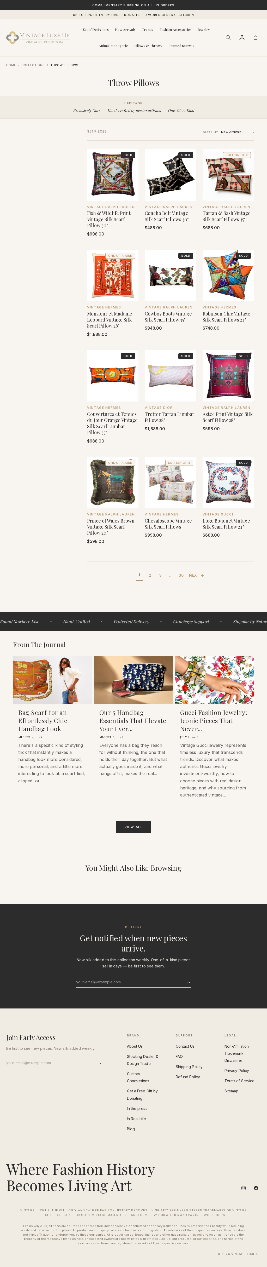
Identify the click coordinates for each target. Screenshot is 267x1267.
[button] (228, 37)
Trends (147, 29)
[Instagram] (243, 1188)
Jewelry (204, 29)
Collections (33, 65)
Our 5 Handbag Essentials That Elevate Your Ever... (132, 720)
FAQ (179, 1056)
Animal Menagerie (113, 45)
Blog (131, 1129)
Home (11, 65)
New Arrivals (125, 29)
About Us (135, 1046)
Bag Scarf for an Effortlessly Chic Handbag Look (42, 720)
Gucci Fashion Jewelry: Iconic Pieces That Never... (213, 720)
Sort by (211, 132)
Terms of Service (239, 1081)
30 (181, 575)
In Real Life (136, 1118)
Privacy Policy (236, 1070)
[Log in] (242, 37)
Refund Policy (188, 1077)
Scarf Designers (96, 29)
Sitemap (231, 1091)
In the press (137, 1108)
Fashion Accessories (175, 29)
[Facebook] (256, 1188)
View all (133, 827)
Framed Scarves (181, 45)
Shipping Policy (189, 1066)
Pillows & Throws (148, 45)
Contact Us (185, 1046)
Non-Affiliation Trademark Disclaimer (236, 1053)
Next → (196, 575)
